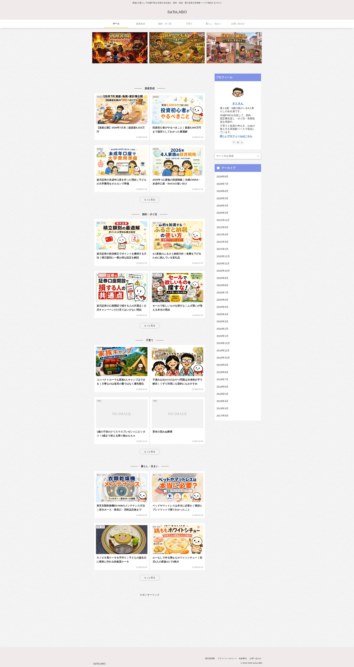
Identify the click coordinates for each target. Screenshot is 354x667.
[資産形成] (120, 47)
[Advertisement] (149, 75)
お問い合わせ (255, 658)
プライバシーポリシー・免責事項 (232, 658)
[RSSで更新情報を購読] (242, 142)
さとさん (237, 103)
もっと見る (149, 199)
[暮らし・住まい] (234, 47)
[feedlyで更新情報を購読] (238, 142)
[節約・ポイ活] (177, 47)
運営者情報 (210, 658)
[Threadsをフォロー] (234, 142)
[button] (258, 156)
